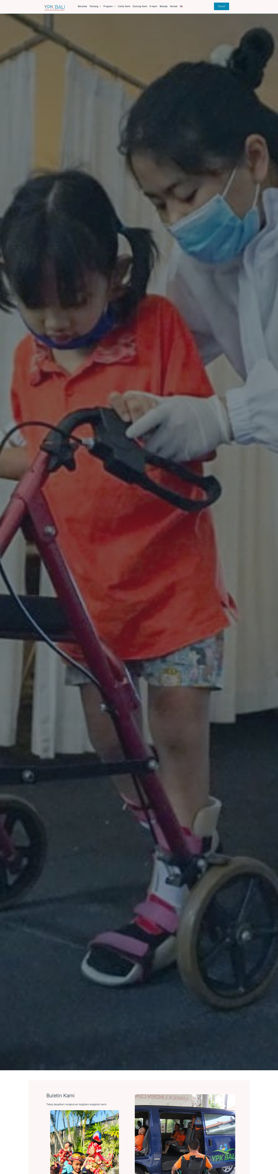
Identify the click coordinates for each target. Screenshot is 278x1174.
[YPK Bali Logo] (54, 6)
